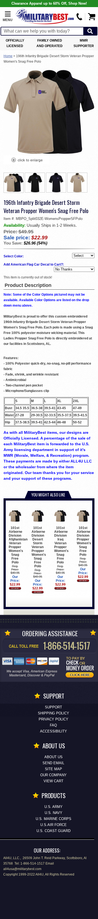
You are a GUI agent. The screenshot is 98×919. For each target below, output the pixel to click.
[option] (14, 183)
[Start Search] (90, 31)
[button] (7, 17)
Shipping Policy (53, 713)
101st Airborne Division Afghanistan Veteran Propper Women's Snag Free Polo (18, 545)
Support (53, 707)
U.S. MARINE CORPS (53, 819)
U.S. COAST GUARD (53, 831)
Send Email (53, 763)
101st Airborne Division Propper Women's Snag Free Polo (84, 541)
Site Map (53, 769)
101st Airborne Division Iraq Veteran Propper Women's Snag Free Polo (61, 545)
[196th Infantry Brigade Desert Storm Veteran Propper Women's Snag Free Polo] (27, 160)
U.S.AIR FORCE (53, 825)
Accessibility (53, 731)
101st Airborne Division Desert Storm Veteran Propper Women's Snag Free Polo (39, 547)
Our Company (53, 775)
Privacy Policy (53, 719)
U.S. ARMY (53, 807)
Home (8, 56)
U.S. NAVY (53, 813)
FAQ (53, 725)
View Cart (53, 781)
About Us (53, 757)
